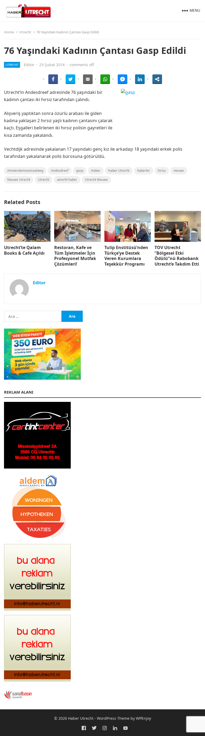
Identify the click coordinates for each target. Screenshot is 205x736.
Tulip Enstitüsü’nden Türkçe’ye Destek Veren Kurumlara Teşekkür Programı (126, 256)
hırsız (162, 170)
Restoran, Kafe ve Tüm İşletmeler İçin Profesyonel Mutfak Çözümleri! (75, 256)
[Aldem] (37, 538)
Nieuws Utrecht (18, 179)
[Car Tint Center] (37, 467)
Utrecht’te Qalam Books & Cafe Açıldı (24, 250)
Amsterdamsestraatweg (25, 170)
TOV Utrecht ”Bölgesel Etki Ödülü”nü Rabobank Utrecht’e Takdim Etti (177, 256)
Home (9, 32)
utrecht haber (67, 179)
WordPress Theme (113, 718)
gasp (79, 170)
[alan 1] (37, 609)
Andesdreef (59, 170)
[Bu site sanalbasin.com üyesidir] (18, 697)
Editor (29, 64)
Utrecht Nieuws (96, 179)
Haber (95, 170)
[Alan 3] (37, 680)
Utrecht (25, 32)
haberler (143, 170)
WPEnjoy (143, 718)
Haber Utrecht (118, 170)
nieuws (179, 170)
